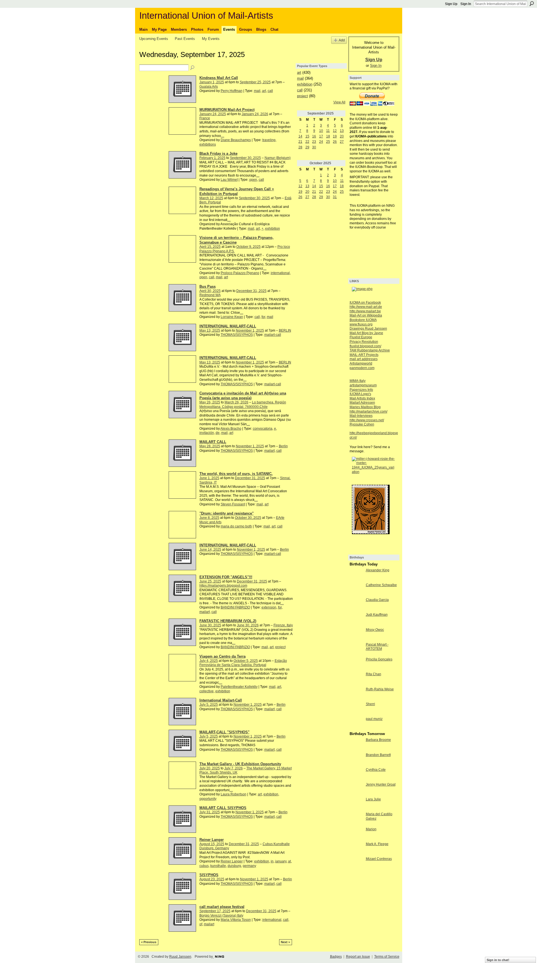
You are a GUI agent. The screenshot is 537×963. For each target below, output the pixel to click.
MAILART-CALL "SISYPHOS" (224, 732)
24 (321, 142)
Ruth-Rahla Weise (380, 689)
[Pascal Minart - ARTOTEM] (356, 649)
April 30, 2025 (210, 291)
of (200, 924)
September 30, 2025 (245, 158)
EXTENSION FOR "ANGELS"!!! (225, 577)
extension (269, 607)
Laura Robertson (233, 794)
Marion (371, 829)
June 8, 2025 (209, 518)
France (204, 118)
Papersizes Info (361, 390)
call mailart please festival (221, 907)
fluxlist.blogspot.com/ (365, 346)
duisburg (234, 866)
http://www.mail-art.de (366, 307)
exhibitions (207, 144)
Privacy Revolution (364, 342)
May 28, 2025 (209, 446)
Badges (336, 957)
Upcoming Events (153, 39)
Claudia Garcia (377, 600)
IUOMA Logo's (360, 394)
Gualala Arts (208, 87)
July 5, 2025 (208, 705)
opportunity (207, 799)
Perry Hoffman (231, 91)
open (253, 180)
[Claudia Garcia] (356, 604)
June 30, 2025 (210, 625)
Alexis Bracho (230, 429)
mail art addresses (364, 359)
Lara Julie (373, 799)
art (264, 91)
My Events (211, 39)
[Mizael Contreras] (356, 863)
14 (300, 136)
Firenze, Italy (283, 625)
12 (335, 131)
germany (249, 866)
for (263, 317)
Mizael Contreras (379, 859)
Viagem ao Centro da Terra (222, 656)
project (280, 647)
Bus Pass (207, 286)
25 (328, 142)
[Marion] (356, 834)
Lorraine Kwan (232, 317)
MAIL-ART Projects (364, 355)
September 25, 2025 (255, 82)
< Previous (148, 942)
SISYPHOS (208, 875)
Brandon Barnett (378, 755)
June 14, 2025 (210, 549)
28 (300, 147)
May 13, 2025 (209, 330)
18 (328, 136)
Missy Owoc (375, 630)
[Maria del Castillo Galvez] (356, 819)
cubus (204, 866)
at (289, 861)
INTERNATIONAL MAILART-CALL (227, 326)
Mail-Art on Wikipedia (366, 315)
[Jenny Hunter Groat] (356, 789)
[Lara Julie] (356, 804)
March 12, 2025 (211, 198)
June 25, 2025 (210, 581)
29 (307, 147)
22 (307, 142)
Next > (285, 942)
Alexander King (377, 570)
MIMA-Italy (358, 381)
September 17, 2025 (214, 911)
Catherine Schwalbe (381, 585)
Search (531, 3)
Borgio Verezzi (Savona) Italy (221, 915)
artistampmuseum (363, 385)
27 (342, 142)
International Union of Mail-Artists (206, 15)
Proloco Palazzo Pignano (240, 273)
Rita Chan (373, 674)
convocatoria (262, 429)
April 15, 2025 (210, 247)
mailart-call (272, 335)
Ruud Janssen (180, 957)
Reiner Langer (211, 840)
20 (342, 136)
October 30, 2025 (248, 518)
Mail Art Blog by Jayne (366, 333)
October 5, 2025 (246, 661)
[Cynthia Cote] (356, 774)
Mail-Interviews (361, 416)
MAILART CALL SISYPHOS (222, 808)
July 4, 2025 (208, 661)
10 (321, 131)
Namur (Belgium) (278, 158)
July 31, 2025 (209, 812)
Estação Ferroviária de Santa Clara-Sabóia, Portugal (243, 663)
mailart (269, 451)
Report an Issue (358, 957)
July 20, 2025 (209, 768)
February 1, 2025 (212, 158)
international (280, 273)
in (272, 861)
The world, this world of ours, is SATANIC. (236, 474)
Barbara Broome (378, 740)
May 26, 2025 (209, 402)
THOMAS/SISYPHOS (237, 335)
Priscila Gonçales (379, 659)
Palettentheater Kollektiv (239, 687)
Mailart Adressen (362, 403)
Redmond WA (210, 295)
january (280, 861)
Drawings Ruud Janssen (368, 328)
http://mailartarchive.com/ (368, 411)
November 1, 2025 (250, 330)
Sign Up (451, 4)
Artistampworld (361, 363)
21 (300, 142)
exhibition (272, 228)
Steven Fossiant (233, 504)
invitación (206, 433)
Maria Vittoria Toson (236, 920)
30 (314, 147)
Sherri (370, 704)
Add (342, 40)
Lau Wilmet (229, 180)
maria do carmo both (236, 526)
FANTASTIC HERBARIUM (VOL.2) (227, 621)
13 (342, 131)
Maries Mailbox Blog (365, 407)
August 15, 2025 (211, 844)
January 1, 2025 (211, 82)
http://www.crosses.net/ (367, 420)
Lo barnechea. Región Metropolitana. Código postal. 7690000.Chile (242, 404)
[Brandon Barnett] (356, 759)
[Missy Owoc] (356, 634)
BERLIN (285, 330)
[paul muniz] (356, 723)
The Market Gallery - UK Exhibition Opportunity (240, 764)
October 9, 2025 (248, 247)
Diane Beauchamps (236, 140)
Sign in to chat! (498, 960)
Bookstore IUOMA (363, 320)
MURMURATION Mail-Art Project (227, 110)
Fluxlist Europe (361, 337)
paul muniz (374, 719)
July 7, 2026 (233, 768)
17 (321, 136)
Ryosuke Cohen (362, 424)
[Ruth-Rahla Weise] (356, 694)
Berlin (283, 446)
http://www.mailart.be (365, 311)
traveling (268, 140)
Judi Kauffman (377, 615)
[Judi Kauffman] (356, 619)
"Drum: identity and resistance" (226, 513)
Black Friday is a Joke (218, 153)
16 (314, 136)
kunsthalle (218, 866)
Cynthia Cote (376, 770)
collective (206, 691)
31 (335, 197)
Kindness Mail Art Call (218, 78)
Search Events (192, 67)
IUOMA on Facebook (365, 303)
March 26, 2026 (236, 402)
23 (314, 142)
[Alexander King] (356, 575)
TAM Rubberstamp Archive (370, 350)
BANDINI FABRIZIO (235, 607)
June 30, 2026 (248, 625)
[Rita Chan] (356, 679)
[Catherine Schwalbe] (356, 589)
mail (257, 91)
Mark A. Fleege (377, 844)
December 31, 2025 (251, 291)
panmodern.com (362, 368)
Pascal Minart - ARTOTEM (377, 647)
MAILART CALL (212, 442)
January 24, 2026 (255, 114)
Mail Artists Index (362, 398)
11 (328, 131)
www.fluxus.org (361, 324)
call (270, 91)
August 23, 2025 (211, 879)
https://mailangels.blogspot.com (223, 586)
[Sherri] (356, 708)
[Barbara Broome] (356, 744)
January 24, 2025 (212, 114)
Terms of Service (386, 957)
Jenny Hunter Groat (380, 784)
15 (307, 136)
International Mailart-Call (220, 700)
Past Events (185, 39)
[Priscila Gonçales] (356, 664)
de (218, 433)
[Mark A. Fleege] (356, 848)
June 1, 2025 (209, 478)
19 (335, 136)
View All (339, 102)
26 (335, 142)
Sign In (465, 4)
